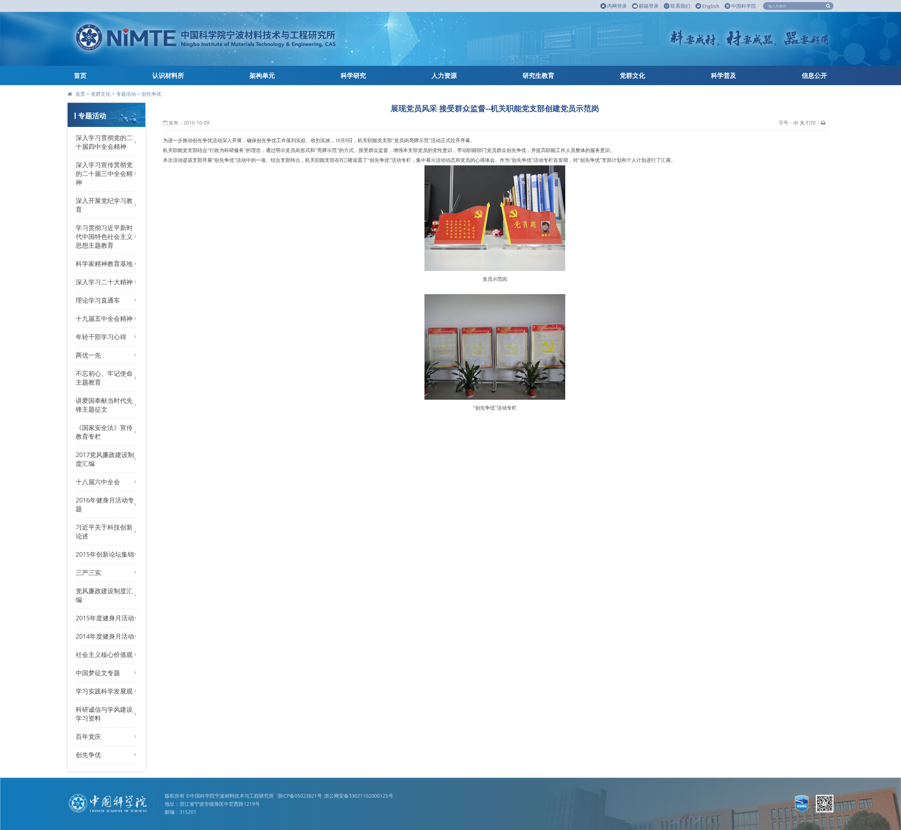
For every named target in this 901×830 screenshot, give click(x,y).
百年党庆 (88, 736)
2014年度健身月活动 (105, 636)
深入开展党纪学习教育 (104, 205)
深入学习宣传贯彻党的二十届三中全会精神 (104, 173)
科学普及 (723, 75)
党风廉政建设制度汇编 (104, 595)
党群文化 (632, 75)
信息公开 (814, 75)
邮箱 (649, 5)
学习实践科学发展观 (104, 691)
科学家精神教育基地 (104, 263)
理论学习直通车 (98, 300)
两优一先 (88, 355)
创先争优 (151, 93)
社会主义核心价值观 (104, 654)
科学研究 (353, 75)
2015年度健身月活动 (105, 618)
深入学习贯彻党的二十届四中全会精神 (104, 142)
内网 (617, 5)
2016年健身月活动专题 (105, 504)
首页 (80, 75)
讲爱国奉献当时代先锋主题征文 (104, 404)
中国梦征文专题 (98, 673)
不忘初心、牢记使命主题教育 (104, 377)
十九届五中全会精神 (104, 318)
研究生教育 (538, 75)
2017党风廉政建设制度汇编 (105, 459)
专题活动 (126, 93)
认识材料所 (168, 75)
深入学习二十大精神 (104, 282)
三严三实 (88, 572)
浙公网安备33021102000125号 (358, 795)
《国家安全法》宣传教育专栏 (104, 432)
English (710, 6)
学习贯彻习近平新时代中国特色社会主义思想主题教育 (104, 236)
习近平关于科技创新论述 (104, 531)
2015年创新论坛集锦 (105, 554)
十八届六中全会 (98, 481)
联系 (680, 5)
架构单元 (262, 75)
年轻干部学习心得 (101, 336)
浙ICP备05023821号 (299, 795)
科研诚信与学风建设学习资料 (104, 713)
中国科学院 (743, 5)
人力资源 (444, 75)
